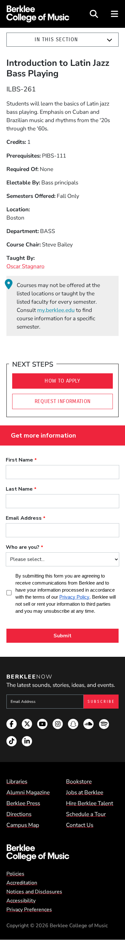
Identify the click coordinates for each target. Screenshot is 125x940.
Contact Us (79, 825)
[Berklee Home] (62, 852)
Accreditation (21, 882)
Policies (15, 873)
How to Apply (62, 380)
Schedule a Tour (86, 814)
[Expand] (109, 39)
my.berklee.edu (56, 310)
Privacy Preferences (29, 909)
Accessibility (21, 900)
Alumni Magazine (28, 792)
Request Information (63, 401)
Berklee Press (23, 803)
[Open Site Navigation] (115, 14)
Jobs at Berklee (84, 792)
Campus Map (22, 825)
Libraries (16, 781)
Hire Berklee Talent (89, 803)
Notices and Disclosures (34, 891)
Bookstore (79, 781)
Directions (18, 814)
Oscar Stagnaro (25, 266)
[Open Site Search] (93, 14)
